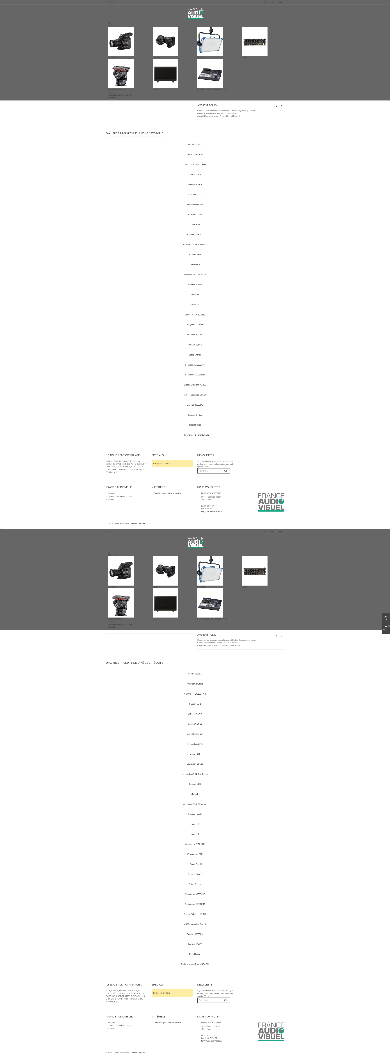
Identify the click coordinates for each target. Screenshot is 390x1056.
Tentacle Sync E (195, 345)
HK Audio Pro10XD (195, 335)
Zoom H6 (195, 295)
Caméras (112, 57)
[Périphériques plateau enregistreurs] (217, 73)
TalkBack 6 (195, 265)
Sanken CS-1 (195, 174)
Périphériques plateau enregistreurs (212, 89)
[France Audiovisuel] (195, 13)
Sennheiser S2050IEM (195, 375)
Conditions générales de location (167, 493)
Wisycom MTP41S (195, 325)
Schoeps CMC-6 (195, 184)
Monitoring (157, 89)
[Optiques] (173, 41)
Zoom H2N (195, 225)
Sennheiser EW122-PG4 (195, 164)
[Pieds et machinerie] (128, 73)
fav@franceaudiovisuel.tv (211, 511)
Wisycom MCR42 (195, 154)
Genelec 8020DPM (195, 405)
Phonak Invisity (195, 284)
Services (111, 92)
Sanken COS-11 (195, 194)
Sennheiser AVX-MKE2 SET (195, 275)
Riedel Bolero (195, 425)
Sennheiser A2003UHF (195, 365)
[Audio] (262, 41)
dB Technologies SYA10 (195, 395)
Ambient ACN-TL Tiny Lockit (195, 244)
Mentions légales (138, 523)
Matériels (112, 26)
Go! (226, 471)
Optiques (156, 57)
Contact (111, 98)
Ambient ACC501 (195, 214)
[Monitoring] (173, 73)
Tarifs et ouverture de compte (120, 95)
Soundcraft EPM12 (195, 234)
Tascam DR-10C (195, 415)
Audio (244, 57)
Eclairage (201, 57)
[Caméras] (128, 41)
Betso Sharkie (195, 355)
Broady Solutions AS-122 (195, 385)
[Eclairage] (217, 41)
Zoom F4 (195, 305)
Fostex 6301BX (195, 144)
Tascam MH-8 (195, 254)
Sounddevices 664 (195, 204)
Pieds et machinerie (116, 89)
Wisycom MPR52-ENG (195, 315)
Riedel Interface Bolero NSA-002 (195, 435)
